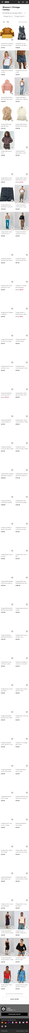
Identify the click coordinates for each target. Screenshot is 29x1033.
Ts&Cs (26, 1030)
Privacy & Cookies (20, 1030)
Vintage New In (8, 16)
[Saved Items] (23, 2)
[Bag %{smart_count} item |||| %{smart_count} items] (27, 2)
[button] (2, 1022)
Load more (14, 999)
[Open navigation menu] (2, 2)
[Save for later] (12, 40)
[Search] (19, 2)
